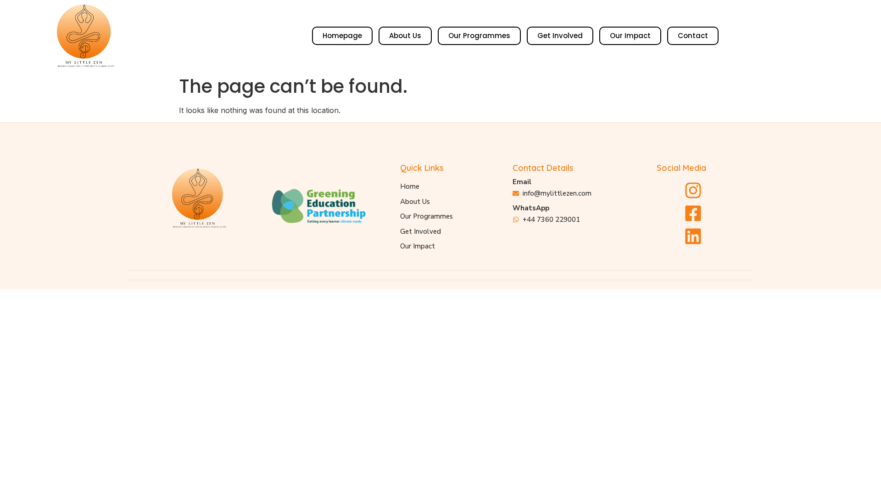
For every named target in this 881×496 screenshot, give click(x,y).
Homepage (342, 35)
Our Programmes (479, 35)
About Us (405, 35)
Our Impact (630, 35)
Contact (693, 35)
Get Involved (560, 35)
